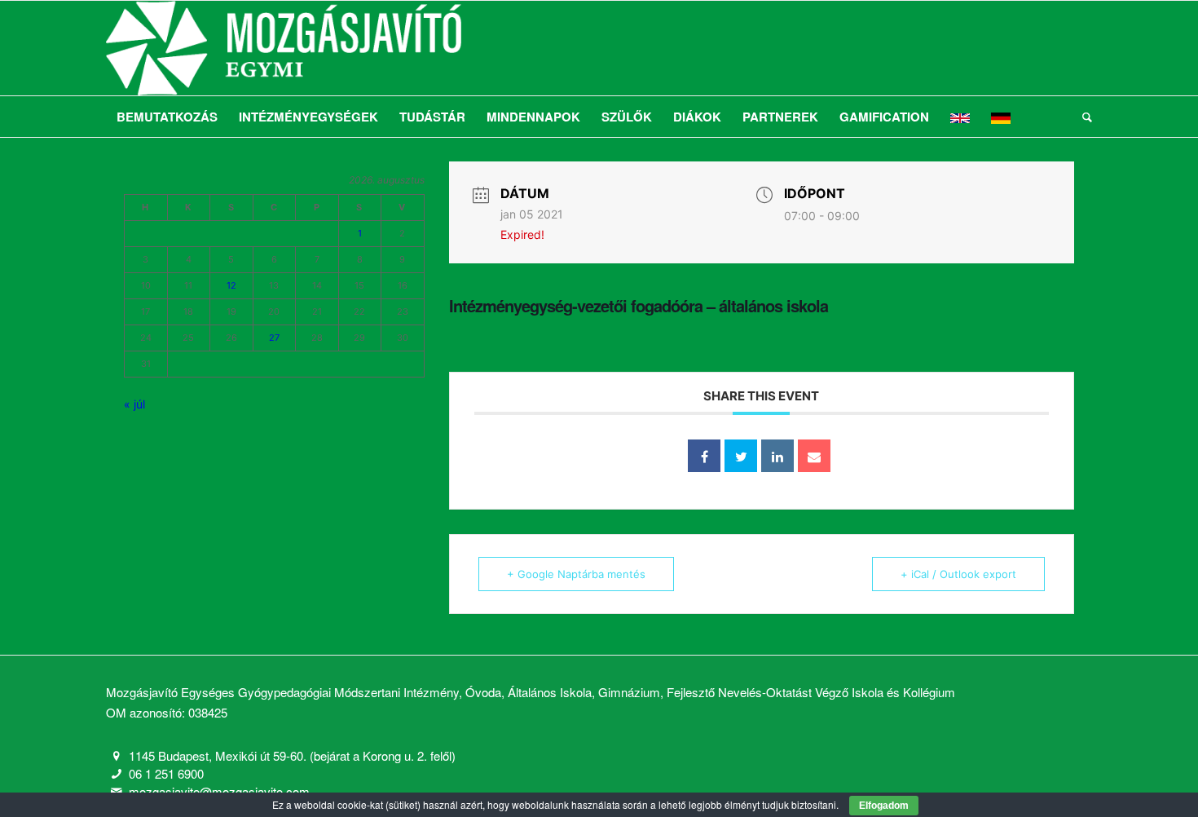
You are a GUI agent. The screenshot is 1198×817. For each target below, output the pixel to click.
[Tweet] (741, 455)
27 (274, 337)
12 (231, 285)
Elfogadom (884, 805)
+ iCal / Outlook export (958, 574)
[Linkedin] (777, 455)
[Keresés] (1082, 116)
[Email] (814, 455)
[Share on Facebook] (704, 455)
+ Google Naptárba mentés (576, 574)
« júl (134, 404)
